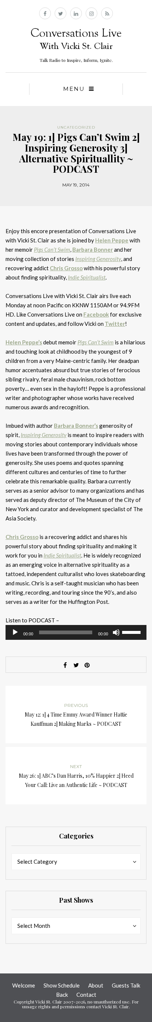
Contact (86, 994)
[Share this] (65, 665)
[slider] (132, 631)
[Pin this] (87, 665)
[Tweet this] (76, 665)
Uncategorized (76, 127)
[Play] (15, 632)
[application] (76, 632)
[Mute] (116, 632)
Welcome (23, 985)
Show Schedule (62, 985)
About (95, 985)
